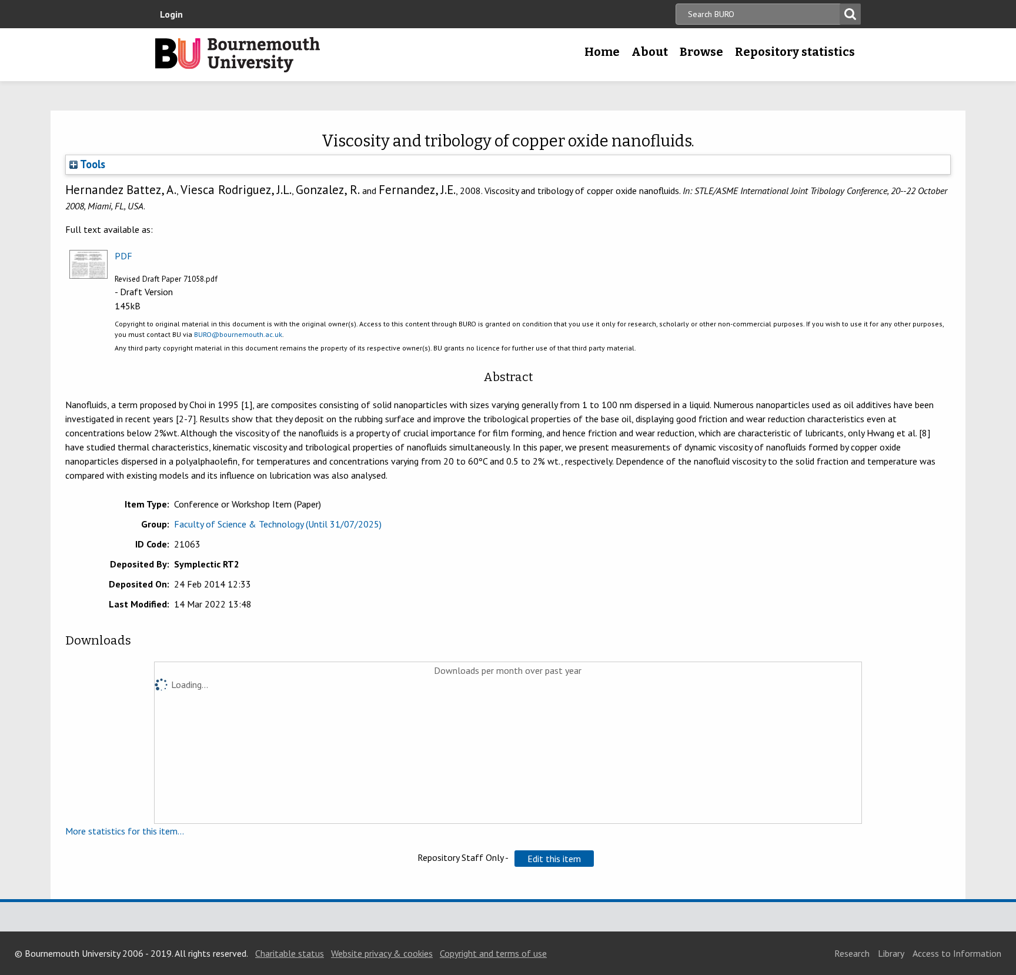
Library (891, 953)
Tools (91, 164)
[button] (554, 858)
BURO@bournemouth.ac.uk (238, 334)
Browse (701, 52)
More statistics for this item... (124, 831)
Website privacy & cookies (382, 953)
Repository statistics (795, 52)
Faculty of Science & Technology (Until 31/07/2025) (278, 524)
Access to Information (957, 953)
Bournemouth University (237, 54)
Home (602, 52)
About (649, 52)
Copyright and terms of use (493, 953)
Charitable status (289, 953)
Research (852, 953)
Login (171, 14)
